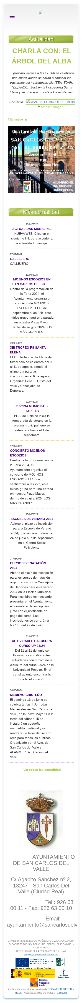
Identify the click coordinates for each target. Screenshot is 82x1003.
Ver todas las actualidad (42, 769)
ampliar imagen (52, 107)
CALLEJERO (19, 259)
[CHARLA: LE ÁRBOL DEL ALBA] (50, 102)
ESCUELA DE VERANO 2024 (32, 519)
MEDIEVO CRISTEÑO (26, 695)
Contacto (62, 992)
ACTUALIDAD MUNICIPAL (32, 229)
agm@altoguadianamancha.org (41, 954)
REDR (19, 992)
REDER (67, 989)
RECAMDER (55, 989)
